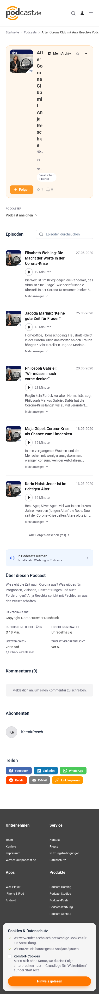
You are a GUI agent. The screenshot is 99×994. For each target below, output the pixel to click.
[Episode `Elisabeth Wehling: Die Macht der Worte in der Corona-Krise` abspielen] (29, 272)
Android (11, 900)
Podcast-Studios (60, 893)
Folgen (24, 189)
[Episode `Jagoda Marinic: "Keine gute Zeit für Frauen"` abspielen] (29, 327)
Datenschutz (58, 860)
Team (9, 840)
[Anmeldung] (82, 13)
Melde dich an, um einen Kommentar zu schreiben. (49, 690)
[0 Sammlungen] (78, 53)
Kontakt (55, 840)
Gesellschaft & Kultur (47, 177)
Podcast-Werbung (61, 907)
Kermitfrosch (32, 732)
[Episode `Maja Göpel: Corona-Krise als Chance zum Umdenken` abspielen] (29, 442)
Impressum (13, 853)
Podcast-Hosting (60, 887)
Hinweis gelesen (49, 981)
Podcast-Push (59, 900)
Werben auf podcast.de (21, 860)
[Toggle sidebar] (91, 13)
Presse (54, 846)
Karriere (11, 846)
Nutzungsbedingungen (64, 853)
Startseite (12, 32)
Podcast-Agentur (60, 914)
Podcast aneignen (19, 215)
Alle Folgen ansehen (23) (47, 535)
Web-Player (13, 887)
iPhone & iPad (15, 893)
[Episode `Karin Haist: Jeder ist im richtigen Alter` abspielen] (29, 497)
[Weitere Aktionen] (85, 53)
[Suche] (73, 13)
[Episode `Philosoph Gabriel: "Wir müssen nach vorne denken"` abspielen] (29, 387)
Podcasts (30, 32)
